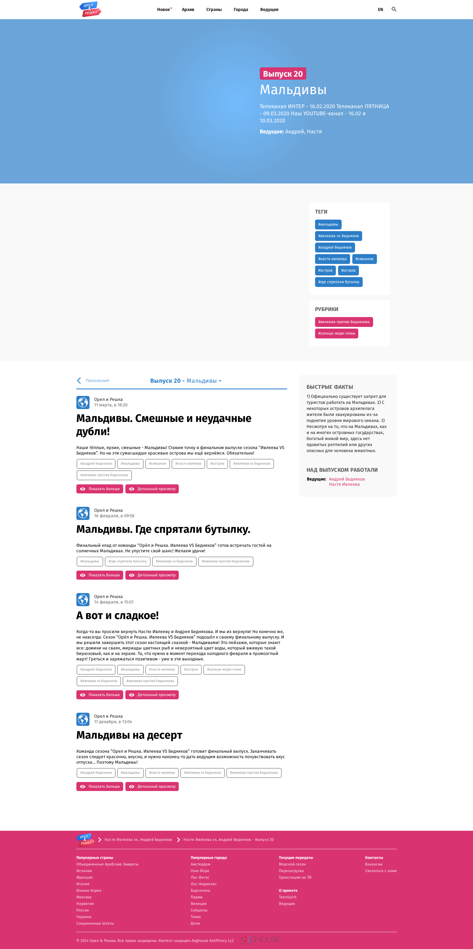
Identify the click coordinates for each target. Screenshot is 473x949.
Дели (195, 923)
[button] (107, 858)
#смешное (365, 259)
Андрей (294, 131)
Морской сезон (292, 864)
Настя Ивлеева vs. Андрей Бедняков (138, 840)
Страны (214, 9)
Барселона (200, 891)
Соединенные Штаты (95, 923)
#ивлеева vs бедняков (338, 236)
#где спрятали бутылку (338, 282)
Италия (83, 884)
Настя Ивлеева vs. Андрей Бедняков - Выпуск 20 (228, 840)
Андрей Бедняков (347, 479)
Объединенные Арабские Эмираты (107, 864)
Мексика (84, 897)
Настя (314, 131)
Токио (196, 917)
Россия (82, 910)
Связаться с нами (381, 871)
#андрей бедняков (335, 247)
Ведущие (269, 9)
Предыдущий (97, 381)
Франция (84, 877)
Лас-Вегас (200, 877)
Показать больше (104, 489)
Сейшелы (199, 910)
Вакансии (373, 864)
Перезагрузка (291, 871)
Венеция (199, 904)
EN (380, 9)
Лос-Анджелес (204, 884)
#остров (325, 270)
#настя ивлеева (332, 259)
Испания (84, 871)
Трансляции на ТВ (295, 877)
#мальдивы (328, 224)
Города (241, 9)
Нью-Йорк (200, 871)
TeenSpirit (287, 897)
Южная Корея (88, 891)
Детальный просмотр (156, 489)
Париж (197, 897)
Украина (83, 917)
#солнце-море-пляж (336, 333)
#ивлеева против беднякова (344, 322)
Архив (188, 9)
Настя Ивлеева (344, 484)
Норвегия (85, 904)
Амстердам (200, 864)
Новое (163, 9)
